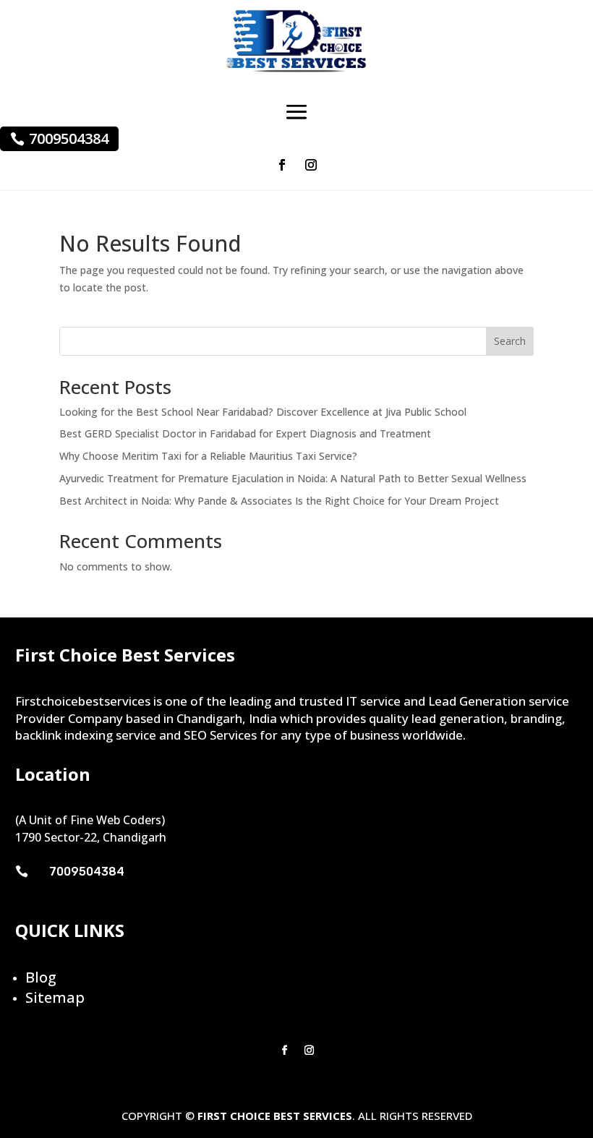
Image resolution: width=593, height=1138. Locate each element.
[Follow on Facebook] (282, 164)
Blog (40, 977)
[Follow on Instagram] (311, 164)
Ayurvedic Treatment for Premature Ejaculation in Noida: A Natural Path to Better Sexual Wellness (292, 478)
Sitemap (55, 997)
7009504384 (68, 138)
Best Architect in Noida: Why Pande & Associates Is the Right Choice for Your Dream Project (279, 501)
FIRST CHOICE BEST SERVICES (274, 1115)
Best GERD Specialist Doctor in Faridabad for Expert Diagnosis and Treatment (245, 433)
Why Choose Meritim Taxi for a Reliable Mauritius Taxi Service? (208, 456)
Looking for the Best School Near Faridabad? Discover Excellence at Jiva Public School (262, 412)
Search (510, 341)
